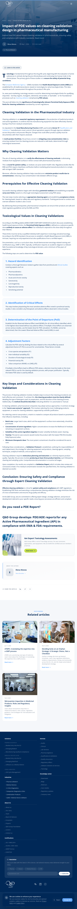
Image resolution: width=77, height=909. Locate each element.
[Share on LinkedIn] (20, 589)
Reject (58, 900)
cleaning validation (22, 98)
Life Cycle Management (12, 772)
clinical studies (62, 265)
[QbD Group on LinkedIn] (40, 884)
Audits (42, 743)
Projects (8, 823)
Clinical (43, 746)
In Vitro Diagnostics (12, 788)
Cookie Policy (20, 903)
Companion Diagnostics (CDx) (15, 791)
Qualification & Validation (48, 756)
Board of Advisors (11, 817)
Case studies (44, 788)
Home (4, 20)
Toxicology (44, 769)
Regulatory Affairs (46, 762)
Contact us (8, 833)
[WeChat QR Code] (35, 884)
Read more (29, 551)
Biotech (21, 869)
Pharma (12, 869)
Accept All (67, 900)
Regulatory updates (46, 791)
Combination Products (13, 794)
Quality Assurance (46, 759)
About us (8, 807)
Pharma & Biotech (12, 782)
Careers (8, 830)
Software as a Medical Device (14, 765)
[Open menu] (71, 4)
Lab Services (44, 749)
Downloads (44, 778)
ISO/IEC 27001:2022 (11, 846)
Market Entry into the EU (13, 745)
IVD (41, 869)
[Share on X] (25, 589)
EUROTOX (8, 852)
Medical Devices (11, 785)
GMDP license (9, 849)
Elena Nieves (21, 570)
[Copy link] (30, 589)
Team (7, 814)
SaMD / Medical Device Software (16, 798)
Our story (8, 810)
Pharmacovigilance (46, 753)
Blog (9, 20)
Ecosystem (8, 820)
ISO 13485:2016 (10, 842)
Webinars (43, 785)
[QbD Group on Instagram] (45, 884)
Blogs (42, 781)
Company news (45, 794)
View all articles (20, 573)
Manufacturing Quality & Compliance (17, 752)
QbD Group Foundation (12, 826)
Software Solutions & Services (50, 766)
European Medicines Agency (15, 85)
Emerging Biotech (11, 749)
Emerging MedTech (11, 761)
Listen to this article (13, 68)
